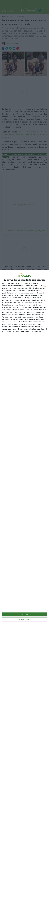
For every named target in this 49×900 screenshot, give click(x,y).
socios (23, 283)
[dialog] (24, 585)
